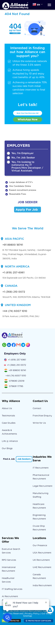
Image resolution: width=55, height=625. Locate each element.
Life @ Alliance (10, 441)
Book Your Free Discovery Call (27, 113)
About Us (7, 408)
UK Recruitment (41, 560)
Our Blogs (7, 448)
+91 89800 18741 (12, 244)
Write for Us (39, 423)
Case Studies (8, 423)
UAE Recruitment (42, 567)
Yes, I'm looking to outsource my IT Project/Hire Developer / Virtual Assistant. (27, 166)
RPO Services (9, 560)
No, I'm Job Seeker (23, 157)
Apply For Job (27, 209)
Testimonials (8, 415)
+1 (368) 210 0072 (13, 291)
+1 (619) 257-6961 (13, 272)
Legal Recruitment (42, 486)
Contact (37, 408)
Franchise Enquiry (42, 415)
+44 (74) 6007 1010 (14, 311)
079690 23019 (16, 381)
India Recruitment (42, 585)
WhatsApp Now (27, 119)
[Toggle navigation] (49, 5)
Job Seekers (24, 459)
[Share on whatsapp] (4, 345)
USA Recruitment (42, 552)
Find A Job (9, 459)
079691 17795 (16, 386)
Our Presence (40, 545)
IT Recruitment (41, 468)
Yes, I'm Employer (22, 153)
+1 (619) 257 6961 (17, 359)
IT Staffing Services (12, 589)
